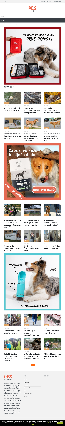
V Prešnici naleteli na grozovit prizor (12, 109)
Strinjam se (60, 422)
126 (21, 365)
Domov (25, 379)
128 (29, 365)
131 (40, 365)
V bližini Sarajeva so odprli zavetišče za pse (52, 356)
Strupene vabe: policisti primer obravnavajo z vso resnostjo (31, 137)
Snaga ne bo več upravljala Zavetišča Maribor (12, 248)
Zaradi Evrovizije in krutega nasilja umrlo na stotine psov (52, 137)
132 (44, 365)
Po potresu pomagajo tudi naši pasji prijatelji (32, 110)
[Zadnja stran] (47, 365)
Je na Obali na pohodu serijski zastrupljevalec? (51, 222)
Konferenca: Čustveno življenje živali (31, 248)
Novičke (6, 102)
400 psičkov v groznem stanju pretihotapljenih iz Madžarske (52, 111)
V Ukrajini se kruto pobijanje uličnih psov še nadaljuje (32, 356)
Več (49, 422)
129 (33, 365)
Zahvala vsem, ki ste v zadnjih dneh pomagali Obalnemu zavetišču (12, 223)
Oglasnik (26, 396)
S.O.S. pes (26, 390)
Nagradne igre (57, 1)
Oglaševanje (49, 1)
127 (25, 365)
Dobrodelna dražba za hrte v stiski (12, 331)
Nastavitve (53, 422)
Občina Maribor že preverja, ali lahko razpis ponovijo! (31, 222)
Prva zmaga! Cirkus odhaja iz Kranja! (52, 247)
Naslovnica (6, 24)
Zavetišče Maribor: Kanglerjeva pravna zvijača (12, 136)
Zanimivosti (27, 388)
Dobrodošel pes (28, 393)
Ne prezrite (13, 24)
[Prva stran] (18, 365)
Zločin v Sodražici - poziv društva (52, 331)
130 (37, 365)
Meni (4, 20)
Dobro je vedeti (27, 385)
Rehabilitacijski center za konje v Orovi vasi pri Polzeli (11, 357)
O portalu (42, 1)
